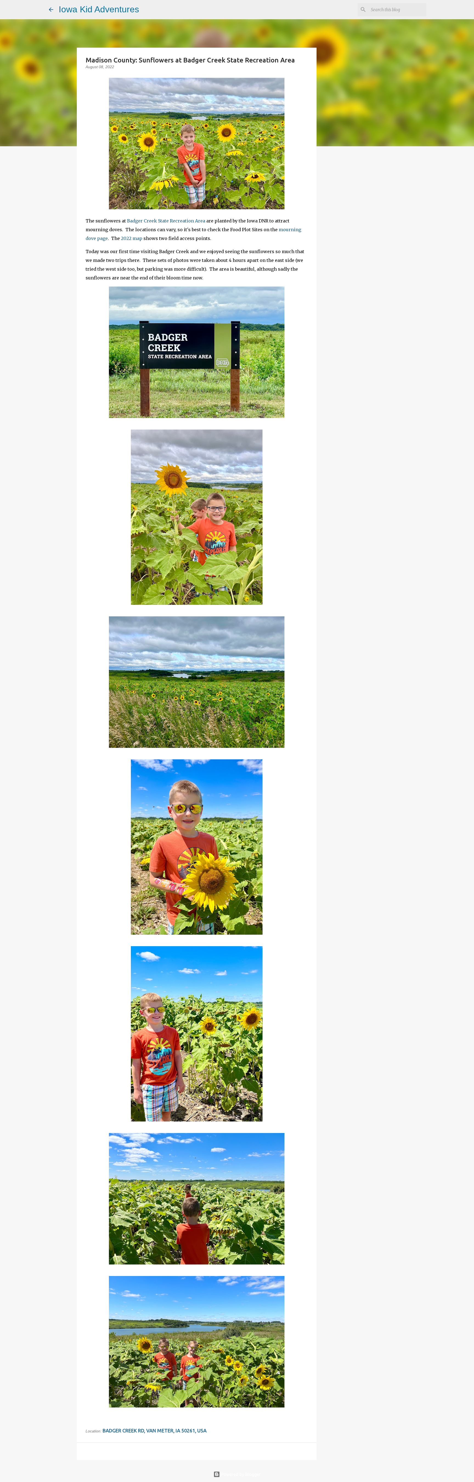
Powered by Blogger (240, 1474)
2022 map (131, 238)
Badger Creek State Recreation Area (166, 221)
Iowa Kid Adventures (99, 9)
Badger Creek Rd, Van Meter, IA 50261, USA (155, 1430)
